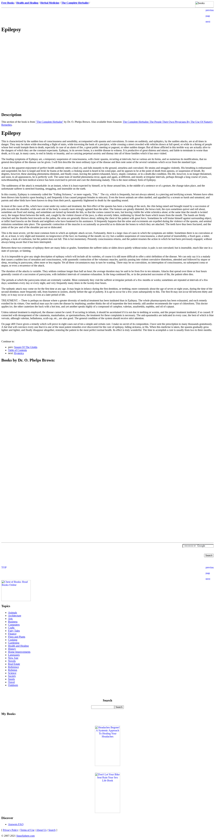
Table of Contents (17, 350)
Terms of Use (27, 830)
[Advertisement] (107, 59)
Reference (13, 667)
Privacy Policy (10, 830)
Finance (12, 633)
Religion (12, 670)
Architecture (14, 615)
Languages (14, 654)
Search (52, 830)
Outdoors (13, 685)
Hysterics (19, 353)
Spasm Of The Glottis (25, 347)
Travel (11, 682)
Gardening (13, 642)
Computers (14, 624)
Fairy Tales (14, 630)
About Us (41, 830)
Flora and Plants (16, 636)
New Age (13, 657)
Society (12, 676)
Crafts (11, 627)
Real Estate (14, 664)
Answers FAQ (16, 824)
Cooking (12, 639)
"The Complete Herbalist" (49, 121)
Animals (12, 612)
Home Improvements (19, 651)
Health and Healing (18, 645)
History (12, 648)
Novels (12, 661)
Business (12, 621)
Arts (10, 618)
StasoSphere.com (25, 835)
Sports (11, 679)
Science (12, 673)
